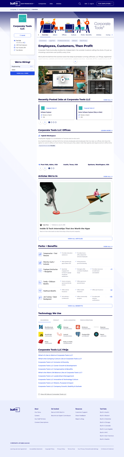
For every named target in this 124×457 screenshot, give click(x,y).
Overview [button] (45, 35)
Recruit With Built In (57, 412)
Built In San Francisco (107, 436)
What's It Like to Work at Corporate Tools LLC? (55, 355)
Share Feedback (81, 415)
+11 (111, 297)
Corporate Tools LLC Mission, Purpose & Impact (55, 383)
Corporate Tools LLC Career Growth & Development (57, 365)
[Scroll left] (38, 35)
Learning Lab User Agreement (18, 449)
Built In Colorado (105, 425)
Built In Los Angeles (106, 429)
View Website (19, 50)
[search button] (80, 3)
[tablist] (75, 320)
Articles (58, 3)
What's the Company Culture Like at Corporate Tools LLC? (60, 359)
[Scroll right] (112, 35)
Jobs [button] (55, 35)
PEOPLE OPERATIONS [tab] (86, 320)
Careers (37, 415)
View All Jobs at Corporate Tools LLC (53, 394)
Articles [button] (98, 35)
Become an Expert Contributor (61, 415)
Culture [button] (73, 35)
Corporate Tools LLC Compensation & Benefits (55, 369)
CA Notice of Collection (107, 449)
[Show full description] (75, 61)
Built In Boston (105, 415)
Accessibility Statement (36, 449)
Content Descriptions (41, 422)
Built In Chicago (105, 422)
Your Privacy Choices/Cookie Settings (88, 449)
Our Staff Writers (40, 419)
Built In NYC (104, 432)
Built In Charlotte (105, 419)
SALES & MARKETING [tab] (70, 320)
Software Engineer (46, 112)
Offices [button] (64, 35)
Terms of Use (71, 449)
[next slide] (45, 122)
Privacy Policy (61, 449)
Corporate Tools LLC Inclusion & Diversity (53, 362)
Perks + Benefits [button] (86, 35)
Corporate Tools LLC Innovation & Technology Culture (58, 379)
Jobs (51, 3)
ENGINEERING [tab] (44, 320)
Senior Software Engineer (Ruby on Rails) (90, 112)
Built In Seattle (104, 439)
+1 (111, 269)
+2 (111, 290)
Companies (42, 3)
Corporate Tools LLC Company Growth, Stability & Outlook (60, 386)
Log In (92, 3)
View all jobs (22, 73)
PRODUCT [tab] (56, 320)
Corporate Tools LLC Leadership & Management (56, 376)
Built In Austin (104, 412)
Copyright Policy (49, 449)
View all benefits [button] (75, 306)
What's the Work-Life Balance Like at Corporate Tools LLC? (60, 372)
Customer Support (81, 412)
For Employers (104, 3)
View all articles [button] (75, 238)
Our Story (38, 412)
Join (86, 3)
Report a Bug (80, 419)
